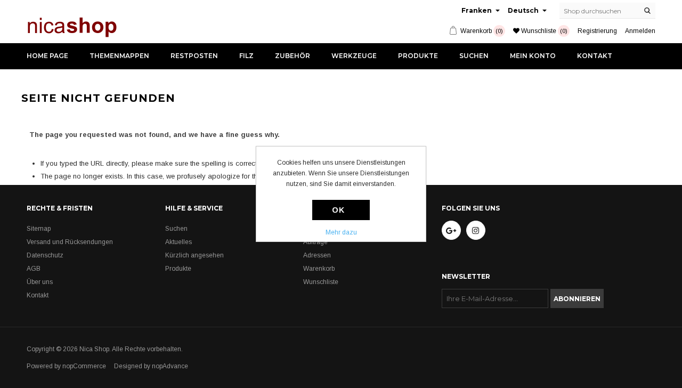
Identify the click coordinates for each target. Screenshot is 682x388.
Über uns (40, 282)
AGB (33, 268)
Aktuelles (178, 242)
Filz (246, 56)
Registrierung (597, 31)
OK (338, 210)
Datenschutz (45, 255)
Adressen (317, 255)
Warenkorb (319, 268)
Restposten (194, 56)
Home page (47, 56)
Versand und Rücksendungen (70, 242)
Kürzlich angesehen (194, 255)
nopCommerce (84, 366)
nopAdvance (170, 366)
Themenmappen (119, 56)
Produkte (418, 56)
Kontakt (594, 56)
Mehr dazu (341, 232)
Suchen (474, 56)
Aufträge (315, 242)
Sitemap (39, 228)
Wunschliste (320, 282)
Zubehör (292, 56)
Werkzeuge (354, 56)
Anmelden (640, 31)
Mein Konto (533, 56)
